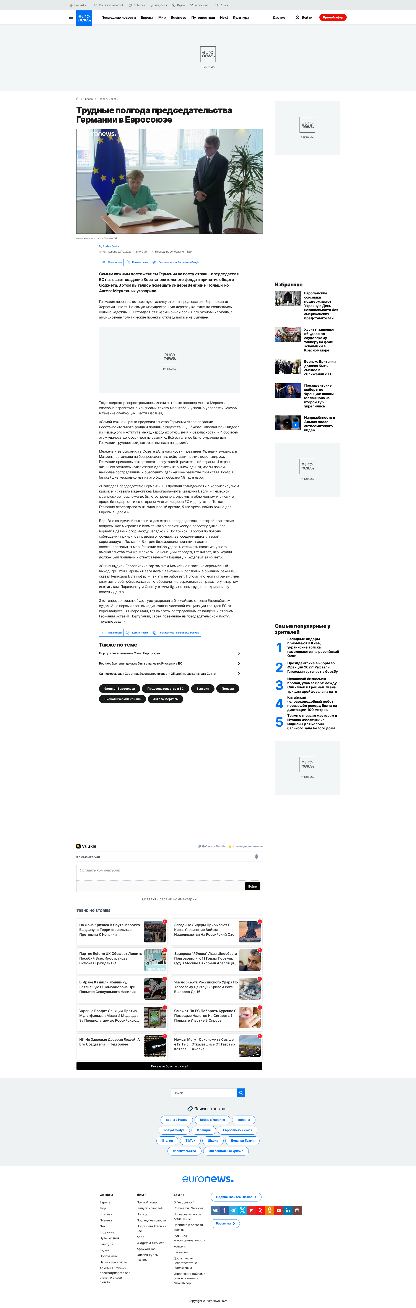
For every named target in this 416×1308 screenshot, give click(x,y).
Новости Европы (108, 99)
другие (179, 1194)
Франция (204, 1130)
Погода (142, 1214)
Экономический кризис (122, 699)
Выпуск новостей (149, 1208)
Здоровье (107, 1232)
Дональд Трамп (242, 1140)
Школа (213, 1140)
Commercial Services (188, 1208)
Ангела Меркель (165, 699)
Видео (104, 1250)
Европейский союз (237, 1130)
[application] (169, 181)
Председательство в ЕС (165, 688)
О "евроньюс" (184, 1202)
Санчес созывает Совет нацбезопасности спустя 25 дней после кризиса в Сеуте (157, 673)
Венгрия (203, 688)
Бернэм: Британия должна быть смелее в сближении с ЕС (140, 663)
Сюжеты (106, 1194)
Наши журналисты (113, 1262)
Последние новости (118, 17)
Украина (243, 1119)
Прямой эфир (333, 17)
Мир (162, 17)
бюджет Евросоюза (119, 688)
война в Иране (176, 1119)
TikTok (190, 1140)
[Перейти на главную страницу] (84, 18)
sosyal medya (174, 1130)
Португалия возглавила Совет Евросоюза (129, 653)
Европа (147, 17)
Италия (167, 1140)
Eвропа (88, 99)
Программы (109, 1256)
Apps (140, 1237)
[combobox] (238, 5)
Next (224, 17)
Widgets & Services (150, 1243)
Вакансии (181, 1252)
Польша (228, 688)
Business (178, 17)
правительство (184, 1151)
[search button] (216, 5)
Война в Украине (212, 1119)
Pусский (79, 5)
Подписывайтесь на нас (234, 1197)
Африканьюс (146, 1249)
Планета (106, 1220)
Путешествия (203, 17)
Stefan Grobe (111, 246)
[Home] (77, 98)
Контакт (179, 1246)
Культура (241, 17)
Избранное (289, 284)
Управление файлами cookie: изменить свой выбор (189, 1278)
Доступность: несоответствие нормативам (185, 1262)
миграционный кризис (226, 1151)
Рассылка (223, 1223)
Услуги (141, 1194)
